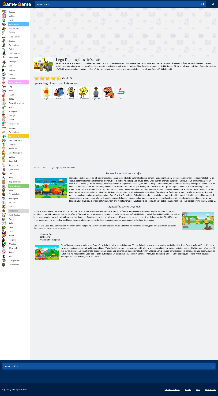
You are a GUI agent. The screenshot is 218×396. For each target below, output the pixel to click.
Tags (198, 390)
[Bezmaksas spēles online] (16, 4)
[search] (202, 4)
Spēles (188, 390)
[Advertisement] (79, 32)
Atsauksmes (210, 390)
